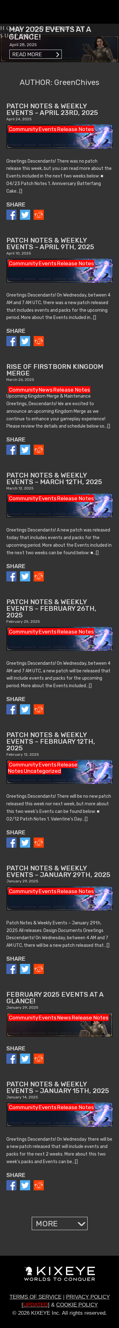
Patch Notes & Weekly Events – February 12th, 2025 (50, 741)
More (47, 1223)
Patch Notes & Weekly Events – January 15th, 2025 (57, 1087)
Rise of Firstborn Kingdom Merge (54, 370)
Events (47, 129)
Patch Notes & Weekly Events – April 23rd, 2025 (52, 109)
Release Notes (75, 129)
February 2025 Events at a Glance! (54, 997)
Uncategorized (42, 771)
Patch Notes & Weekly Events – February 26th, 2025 (51, 608)
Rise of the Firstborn (28, 12)
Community (59, 28)
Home (11, 28)
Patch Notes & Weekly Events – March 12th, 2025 (54, 478)
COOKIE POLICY (77, 1305)
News (46, 390)
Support (18, 36)
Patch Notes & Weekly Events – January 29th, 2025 (58, 871)
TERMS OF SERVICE (36, 1297)
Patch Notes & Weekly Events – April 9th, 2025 (50, 243)
